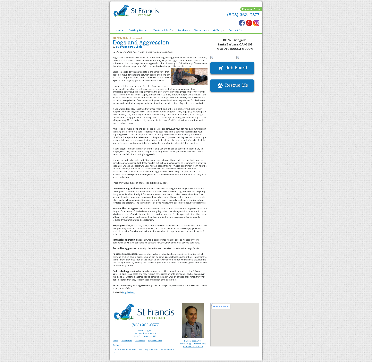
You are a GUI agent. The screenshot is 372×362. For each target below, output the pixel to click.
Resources (200, 30)
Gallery (217, 30)
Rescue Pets (126, 341)
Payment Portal (251, 9)
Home (119, 30)
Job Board (236, 67)
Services (183, 30)
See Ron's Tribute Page (193, 347)
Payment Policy (155, 341)
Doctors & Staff (162, 30)
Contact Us (235, 30)
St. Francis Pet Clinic (129, 47)
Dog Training (128, 292)
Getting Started (138, 30)
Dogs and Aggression (141, 43)
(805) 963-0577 (243, 14)
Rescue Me (236, 85)
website (142, 350)
